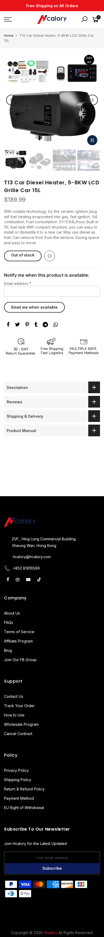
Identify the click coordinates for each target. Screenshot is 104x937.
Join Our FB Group (20, 659)
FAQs (8, 622)
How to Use (14, 715)
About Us (12, 613)
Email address (17, 283)
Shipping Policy (17, 779)
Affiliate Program (18, 641)
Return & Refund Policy (24, 789)
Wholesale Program (21, 724)
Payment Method (19, 798)
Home (9, 35)
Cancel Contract (18, 733)
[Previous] (11, 100)
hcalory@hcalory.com (32, 556)
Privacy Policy (16, 770)
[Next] (92, 100)
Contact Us (13, 696)
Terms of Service (19, 631)
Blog (8, 650)
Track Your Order (19, 705)
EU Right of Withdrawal (24, 807)
